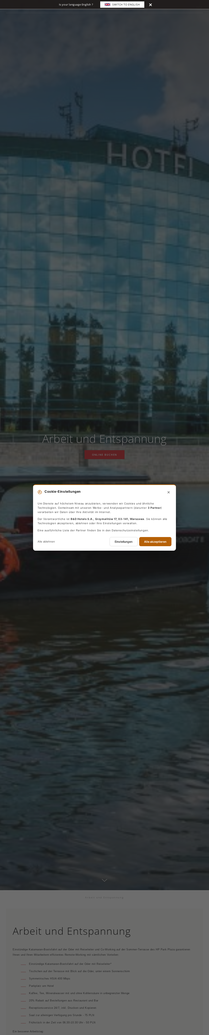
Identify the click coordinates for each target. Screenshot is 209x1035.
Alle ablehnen (46, 541)
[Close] (150, 5)
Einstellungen (123, 541)
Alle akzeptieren (155, 541)
